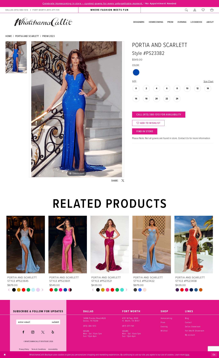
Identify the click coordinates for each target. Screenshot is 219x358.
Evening (164, 326)
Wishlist (164, 330)
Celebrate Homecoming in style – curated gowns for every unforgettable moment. (92, 3)
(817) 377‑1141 (128, 325)
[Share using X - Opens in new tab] (123, 180)
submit (55, 322)
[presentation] (25, 244)
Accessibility (53, 349)
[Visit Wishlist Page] (203, 10)
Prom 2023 (48, 36)
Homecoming (166, 318)
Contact (188, 322)
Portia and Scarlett (27, 36)
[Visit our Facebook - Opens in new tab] (23, 332)
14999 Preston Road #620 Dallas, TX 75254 (94, 319)
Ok (214, 354)
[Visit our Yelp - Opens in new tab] (52, 332)
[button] (195, 10)
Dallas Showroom (193, 326)
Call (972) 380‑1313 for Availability (158, 114)
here (187, 354)
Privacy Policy (24, 349)
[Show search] (186, 10)
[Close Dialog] (5, 355)
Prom (163, 322)
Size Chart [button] (208, 81)
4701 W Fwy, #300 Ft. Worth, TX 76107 (130, 319)
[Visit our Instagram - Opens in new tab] (32, 332)
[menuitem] (32, 10)
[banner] (43, 21)
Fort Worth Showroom (194, 330)
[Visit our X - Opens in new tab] (42, 332)
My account (190, 334)
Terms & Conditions (39, 349)
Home (8, 36)
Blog (187, 318)
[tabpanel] (16, 58)
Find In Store (144, 131)
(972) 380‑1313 (89, 325)
